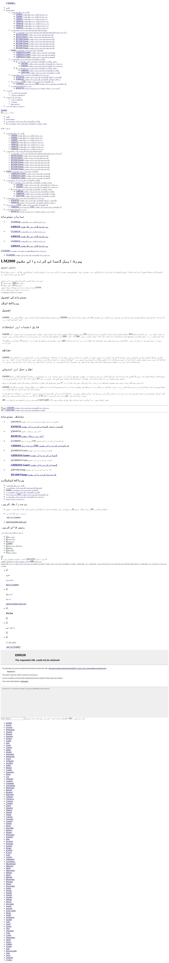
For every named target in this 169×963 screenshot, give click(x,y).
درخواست (15, 104)
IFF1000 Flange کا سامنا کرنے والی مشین (35, 39)
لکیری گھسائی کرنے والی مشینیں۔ (28, 59)
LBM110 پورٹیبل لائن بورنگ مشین (32, 21)
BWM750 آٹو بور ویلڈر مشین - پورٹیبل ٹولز (38, 88)
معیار (14, 101)
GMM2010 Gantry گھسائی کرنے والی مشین (35, 55)
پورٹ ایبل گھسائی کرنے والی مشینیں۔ (30, 75)
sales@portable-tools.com (16, 522)
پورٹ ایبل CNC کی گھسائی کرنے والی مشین (32, 81)
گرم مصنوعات (21, 561)
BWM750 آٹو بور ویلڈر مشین (27, 436)
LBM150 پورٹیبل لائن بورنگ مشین (32, 25)
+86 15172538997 (13, 647)
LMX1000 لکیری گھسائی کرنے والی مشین (40, 72)
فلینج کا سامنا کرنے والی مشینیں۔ (29, 30)
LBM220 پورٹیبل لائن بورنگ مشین (32, 28)
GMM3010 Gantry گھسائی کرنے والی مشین (35, 57)
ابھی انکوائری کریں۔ (12, 532)
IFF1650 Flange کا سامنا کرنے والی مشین (35, 41)
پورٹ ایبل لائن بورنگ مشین (153, 563)
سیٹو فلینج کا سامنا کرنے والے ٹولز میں (118, 563)
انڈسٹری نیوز (18, 95)
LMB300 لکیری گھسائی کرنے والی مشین (40, 70)
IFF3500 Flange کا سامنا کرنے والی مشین (35, 46)
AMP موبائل (35, 561)
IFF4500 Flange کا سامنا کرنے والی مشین (35, 48)
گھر (8, 8)
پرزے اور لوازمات (15, 499)
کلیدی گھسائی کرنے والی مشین (29, 563)
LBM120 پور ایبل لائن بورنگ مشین (32, 23)
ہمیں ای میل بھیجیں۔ (11, 292)
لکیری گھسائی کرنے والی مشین (60, 563)
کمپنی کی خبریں (19, 93)
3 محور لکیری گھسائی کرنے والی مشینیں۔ (36, 68)
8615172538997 (12, 585)
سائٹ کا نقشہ (7, 561)
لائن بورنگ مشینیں (20, 12)
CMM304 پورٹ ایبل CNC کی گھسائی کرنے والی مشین (41, 84)
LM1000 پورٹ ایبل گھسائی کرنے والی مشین (42, 63)
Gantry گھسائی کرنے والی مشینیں (27, 50)
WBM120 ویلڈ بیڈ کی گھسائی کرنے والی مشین (38, 79)
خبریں (9, 90)
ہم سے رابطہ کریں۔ (15, 106)
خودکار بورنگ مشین (86, 563)
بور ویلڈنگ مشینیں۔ (21, 86)
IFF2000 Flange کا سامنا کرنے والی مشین (35, 43)
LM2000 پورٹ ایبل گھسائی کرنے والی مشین (42, 66)
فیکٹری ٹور (17, 99)
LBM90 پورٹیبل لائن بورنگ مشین (32, 19)
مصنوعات (10, 10)
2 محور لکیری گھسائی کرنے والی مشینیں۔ (36, 61)
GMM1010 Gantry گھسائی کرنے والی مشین (35, 52)
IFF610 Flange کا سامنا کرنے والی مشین (34, 37)
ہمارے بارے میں (14, 97)
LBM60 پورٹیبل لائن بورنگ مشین (32, 17)
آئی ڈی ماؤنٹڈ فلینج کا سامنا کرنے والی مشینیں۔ (41, 32)
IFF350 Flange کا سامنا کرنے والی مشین (34, 34)
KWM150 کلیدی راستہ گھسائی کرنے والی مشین (38, 77)
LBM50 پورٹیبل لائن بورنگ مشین (32, 14)
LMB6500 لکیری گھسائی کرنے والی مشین (35, 193)
